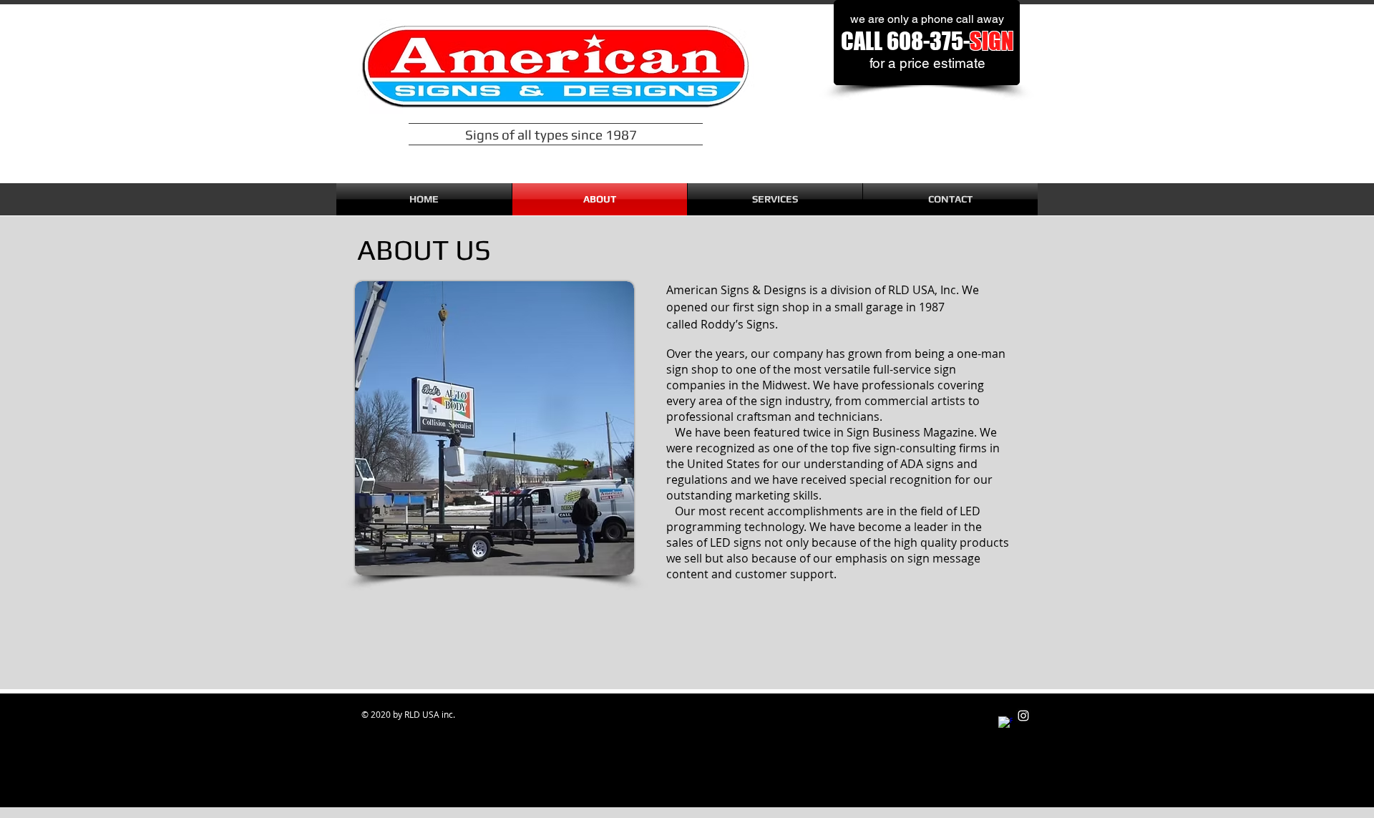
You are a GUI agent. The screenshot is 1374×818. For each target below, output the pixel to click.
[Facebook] (1005, 723)
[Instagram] (1023, 716)
